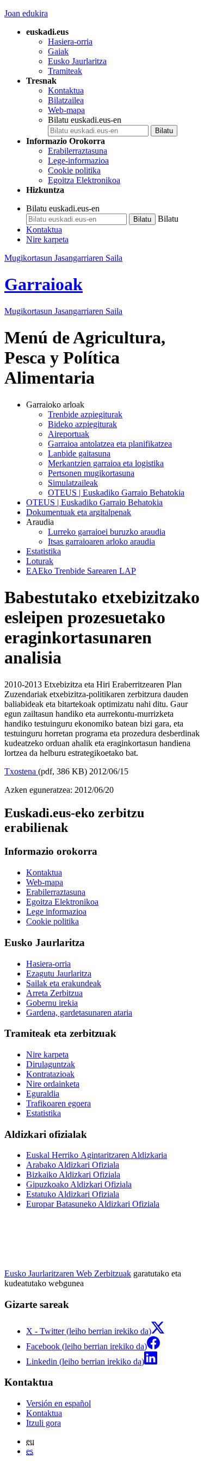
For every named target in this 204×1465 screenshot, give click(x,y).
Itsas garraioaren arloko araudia (101, 541)
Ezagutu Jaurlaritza (58, 973)
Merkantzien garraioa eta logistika (106, 463)
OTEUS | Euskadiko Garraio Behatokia (116, 492)
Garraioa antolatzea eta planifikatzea (110, 443)
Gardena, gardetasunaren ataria (79, 1012)
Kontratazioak (50, 1074)
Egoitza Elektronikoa (84, 180)
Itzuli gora (43, 1423)
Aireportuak (68, 434)
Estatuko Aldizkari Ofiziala (72, 1194)
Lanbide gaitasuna (79, 453)
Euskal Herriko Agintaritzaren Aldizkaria (96, 1155)
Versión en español (58, 1403)
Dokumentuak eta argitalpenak (78, 512)
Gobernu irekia (52, 1002)
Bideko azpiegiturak (82, 424)
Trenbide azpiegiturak (85, 414)
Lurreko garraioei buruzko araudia (106, 531)
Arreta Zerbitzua (54, 993)
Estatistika (43, 551)
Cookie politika (74, 170)
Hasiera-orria (70, 41)
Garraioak (43, 284)
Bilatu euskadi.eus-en (84, 119)
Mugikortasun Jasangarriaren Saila (63, 257)
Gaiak (58, 51)
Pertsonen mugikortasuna (91, 473)
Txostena (21, 771)
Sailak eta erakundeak (63, 983)
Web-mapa (66, 110)
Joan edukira (26, 13)
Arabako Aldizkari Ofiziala (72, 1164)
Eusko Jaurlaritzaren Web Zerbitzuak (67, 1273)
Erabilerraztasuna (77, 150)
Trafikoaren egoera (58, 1103)
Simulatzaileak (73, 482)
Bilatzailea (66, 100)
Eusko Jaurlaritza (77, 61)
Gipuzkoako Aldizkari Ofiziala (79, 1184)
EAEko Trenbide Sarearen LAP (81, 570)
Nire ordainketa (52, 1083)
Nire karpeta (47, 239)
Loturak (39, 561)
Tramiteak (65, 71)
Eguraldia (42, 1093)
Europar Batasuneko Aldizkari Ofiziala (92, 1204)
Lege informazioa (56, 911)
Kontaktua (66, 90)
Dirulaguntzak (50, 1064)
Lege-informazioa (78, 160)
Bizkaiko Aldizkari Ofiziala (73, 1174)
